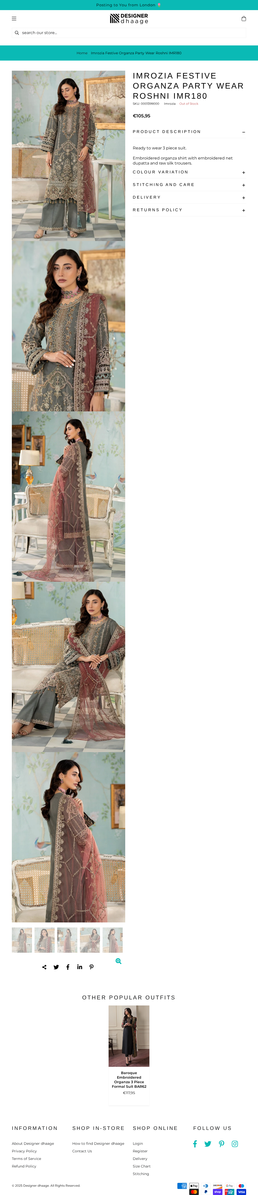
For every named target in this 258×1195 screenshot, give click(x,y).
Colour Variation (161, 172)
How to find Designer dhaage (98, 1143)
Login (138, 1143)
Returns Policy (158, 210)
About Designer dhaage (33, 1143)
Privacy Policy (24, 1151)
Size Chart (142, 1166)
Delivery (147, 197)
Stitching (141, 1174)
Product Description (167, 131)
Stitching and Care (164, 184)
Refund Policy (24, 1166)
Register (140, 1151)
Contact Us (82, 1151)
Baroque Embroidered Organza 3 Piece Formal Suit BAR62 (129, 1080)
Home (82, 53)
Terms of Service (26, 1158)
